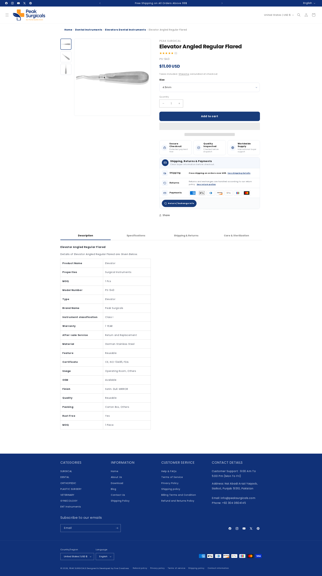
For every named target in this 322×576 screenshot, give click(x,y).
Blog (113, 489)
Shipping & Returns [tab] (186, 235)
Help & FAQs (169, 471)
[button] (209, 126)
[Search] (299, 15)
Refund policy (140, 568)
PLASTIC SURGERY (71, 489)
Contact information (218, 568)
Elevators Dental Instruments (125, 29)
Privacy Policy (169, 483)
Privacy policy (157, 568)
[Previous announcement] (100, 3)
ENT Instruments (70, 506)
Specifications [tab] (136, 235)
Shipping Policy (120, 500)
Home (68, 29)
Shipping (184, 74)
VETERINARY (67, 495)
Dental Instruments (88, 29)
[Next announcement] (222, 3)
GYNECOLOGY (69, 500)
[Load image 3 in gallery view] (65, 69)
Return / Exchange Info (181, 203)
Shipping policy (170, 489)
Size (162, 79)
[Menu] (7, 15)
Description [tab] (85, 235)
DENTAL (64, 477)
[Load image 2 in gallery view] (65, 56)
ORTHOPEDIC (68, 483)
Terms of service (176, 568)
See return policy (206, 184)
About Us (116, 477)
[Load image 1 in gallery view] (65, 44)
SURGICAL (66, 471)
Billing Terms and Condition (178, 495)
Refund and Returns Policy (177, 500)
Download (117, 483)
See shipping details (239, 173)
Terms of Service (172, 477)
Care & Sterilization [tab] (236, 235)
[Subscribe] (117, 528)
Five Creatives (122, 568)
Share (166, 215)
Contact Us (118, 495)
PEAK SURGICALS (77, 568)
